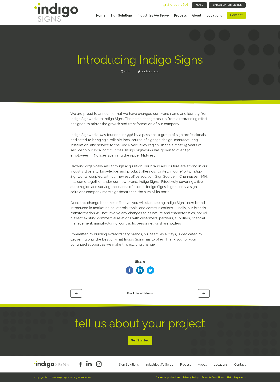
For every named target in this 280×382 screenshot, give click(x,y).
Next (204, 293)
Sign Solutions (122, 15)
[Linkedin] (140, 270)
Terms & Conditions (213, 377)
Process (180, 15)
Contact (236, 15)
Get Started (140, 340)
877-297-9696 (177, 4)
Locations (214, 15)
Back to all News (140, 293)
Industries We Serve (153, 15)
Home (101, 15)
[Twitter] (150, 270)
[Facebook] (129, 270)
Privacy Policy (191, 377)
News (199, 5)
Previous (76, 293)
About (196, 15)
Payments (240, 377)
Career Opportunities (227, 5)
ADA (229, 377)
